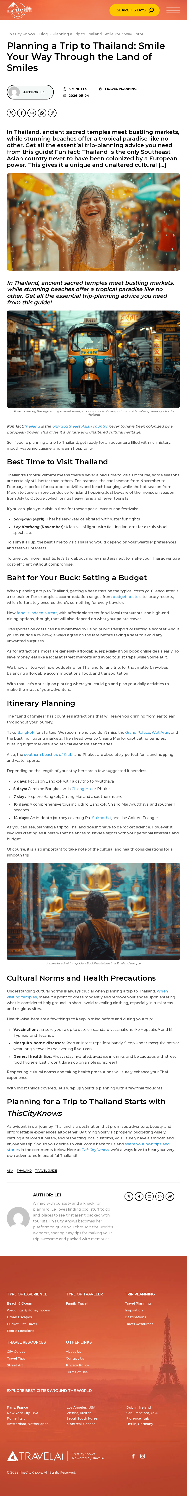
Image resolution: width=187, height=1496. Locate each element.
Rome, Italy (16, 1418)
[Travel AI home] (35, 1456)
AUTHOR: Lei (34, 92)
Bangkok (25, 732)
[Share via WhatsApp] (42, 113)
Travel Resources (139, 1324)
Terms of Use (77, 1372)
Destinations (135, 1317)
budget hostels (127, 597)
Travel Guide (46, 1170)
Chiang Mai (81, 789)
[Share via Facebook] (21, 113)
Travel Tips (16, 1358)
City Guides (16, 1352)
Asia (10, 1170)
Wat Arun (160, 732)
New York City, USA (22, 1413)
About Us (73, 1352)
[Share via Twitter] (11, 113)
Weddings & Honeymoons (28, 1310)
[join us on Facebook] (133, 1456)
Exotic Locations (20, 1331)
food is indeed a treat (37, 613)
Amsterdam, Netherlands (27, 1424)
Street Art (15, 1365)
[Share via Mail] (31, 113)
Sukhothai (101, 818)
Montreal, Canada (81, 1424)
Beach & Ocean (19, 1303)
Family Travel (77, 1303)
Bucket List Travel (22, 1324)
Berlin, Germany (139, 1424)
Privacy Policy (77, 1365)
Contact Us (75, 1358)
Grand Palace (137, 732)
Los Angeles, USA (81, 1407)
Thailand (24, 1170)
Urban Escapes (19, 1317)
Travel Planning (120, 89)
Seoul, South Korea (82, 1418)
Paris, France (17, 1407)
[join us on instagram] (142, 1456)
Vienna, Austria (79, 1413)
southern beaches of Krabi (48, 754)
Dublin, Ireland (138, 1407)
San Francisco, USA (142, 1413)
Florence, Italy (138, 1418)
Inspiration (134, 1310)
